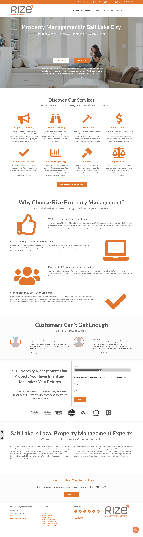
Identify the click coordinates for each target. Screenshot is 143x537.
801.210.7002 (127, 2)
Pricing (105, 10)
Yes (77, 384)
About (96, 10)
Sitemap (12, 534)
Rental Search (116, 10)
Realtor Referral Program (81, 2)
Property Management (82, 10)
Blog (118, 2)
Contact (128, 10)
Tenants (98, 2)
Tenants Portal (47, 511)
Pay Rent (45, 513)
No (77, 391)
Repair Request (47, 515)
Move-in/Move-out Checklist (51, 526)
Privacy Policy (19, 534)
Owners (108, 2)
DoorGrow (130, 534)
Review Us (79, 518)
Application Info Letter (49, 521)
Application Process (48, 519)
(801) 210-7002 (98, 486)
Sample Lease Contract (49, 523)
